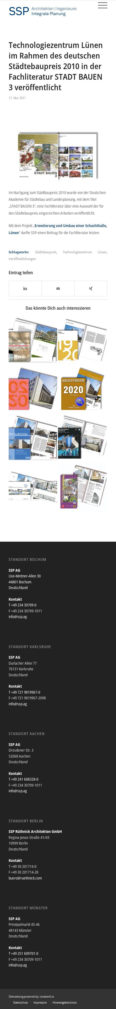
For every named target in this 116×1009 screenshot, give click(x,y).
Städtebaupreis (45, 252)
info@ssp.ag (18, 616)
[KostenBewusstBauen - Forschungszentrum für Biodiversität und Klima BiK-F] (33, 340)
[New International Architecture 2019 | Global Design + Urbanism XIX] (82, 437)
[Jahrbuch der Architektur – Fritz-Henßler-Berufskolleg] (82, 340)
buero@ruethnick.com (25, 878)
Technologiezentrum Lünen (85, 252)
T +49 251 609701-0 (23, 953)
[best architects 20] (33, 389)
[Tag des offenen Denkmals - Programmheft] (82, 486)
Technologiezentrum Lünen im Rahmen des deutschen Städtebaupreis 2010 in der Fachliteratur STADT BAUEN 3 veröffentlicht (56, 66)
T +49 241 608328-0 (23, 779)
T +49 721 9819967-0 (24, 692)
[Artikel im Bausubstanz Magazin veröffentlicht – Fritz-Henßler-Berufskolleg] (33, 437)
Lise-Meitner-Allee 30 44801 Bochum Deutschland (25, 581)
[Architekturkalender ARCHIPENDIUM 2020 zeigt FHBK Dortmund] (82, 389)
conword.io (47, 996)
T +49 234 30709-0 (22, 604)
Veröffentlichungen (22, 258)
